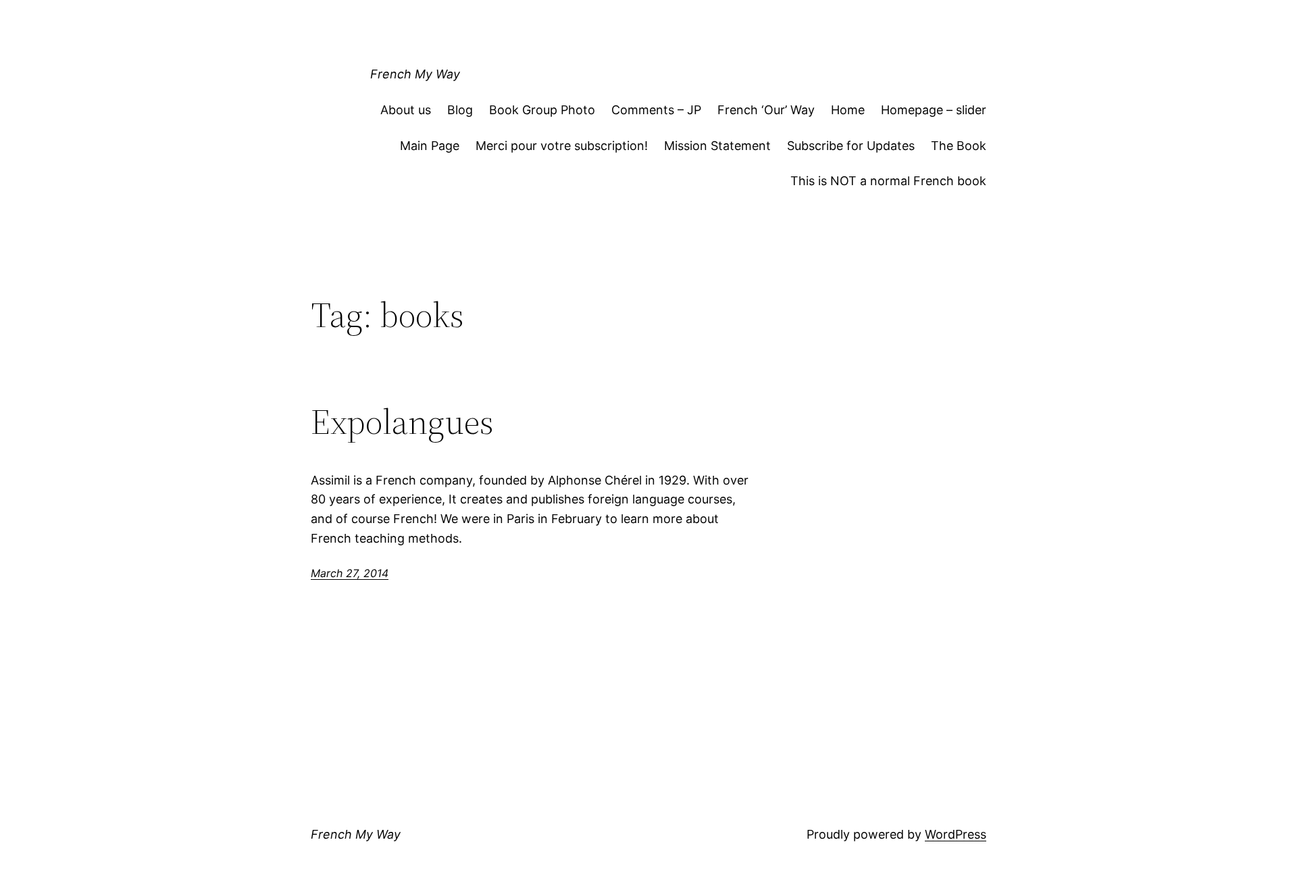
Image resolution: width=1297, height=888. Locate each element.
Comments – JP (656, 110)
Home (848, 110)
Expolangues (402, 421)
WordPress (955, 834)
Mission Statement (717, 146)
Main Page (429, 146)
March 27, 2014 (349, 573)
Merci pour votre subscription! (562, 146)
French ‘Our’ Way (766, 110)
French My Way (415, 74)
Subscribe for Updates (851, 146)
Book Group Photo (542, 110)
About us (405, 110)
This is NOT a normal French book (888, 181)
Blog (460, 110)
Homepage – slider (933, 110)
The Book (958, 146)
